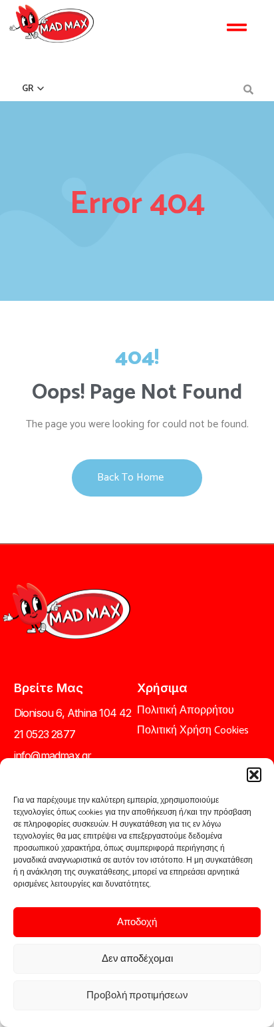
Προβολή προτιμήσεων (137, 995)
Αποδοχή (137, 922)
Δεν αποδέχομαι (137, 958)
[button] (254, 774)
